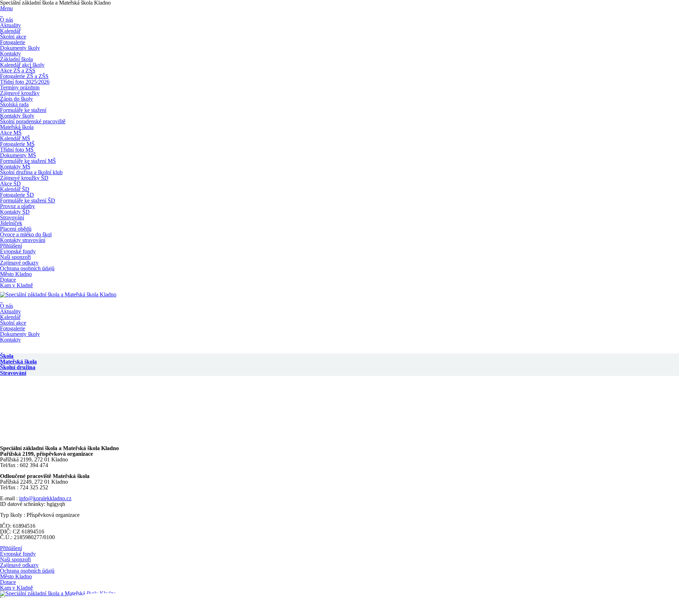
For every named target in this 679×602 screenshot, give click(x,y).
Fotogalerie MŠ (17, 144)
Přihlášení (11, 246)
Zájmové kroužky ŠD (24, 178)
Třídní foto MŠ (17, 150)
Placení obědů (15, 229)
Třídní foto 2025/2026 (25, 82)
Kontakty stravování (22, 240)
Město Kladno (16, 274)
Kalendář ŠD (14, 189)
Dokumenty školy (20, 48)
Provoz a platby (17, 206)
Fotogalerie (12, 42)
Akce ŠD (10, 184)
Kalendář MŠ (15, 138)
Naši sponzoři (15, 257)
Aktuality (10, 25)
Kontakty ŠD (15, 212)
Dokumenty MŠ (18, 155)
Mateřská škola (17, 127)
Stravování (12, 217)
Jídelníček (11, 223)
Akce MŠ (11, 133)
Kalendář (10, 31)
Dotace (8, 280)
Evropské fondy (18, 251)
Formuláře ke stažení (23, 110)
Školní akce (13, 37)
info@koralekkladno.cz (45, 498)
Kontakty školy (17, 116)
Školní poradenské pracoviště (32, 121)
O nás (6, 20)
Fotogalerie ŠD (17, 195)
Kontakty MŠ (15, 167)
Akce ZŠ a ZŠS (17, 70)
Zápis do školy (16, 99)
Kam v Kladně (16, 285)
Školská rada (14, 104)
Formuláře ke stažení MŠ (28, 161)
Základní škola (16, 59)
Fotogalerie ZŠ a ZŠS (24, 76)
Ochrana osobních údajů (27, 268)
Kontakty (10, 54)
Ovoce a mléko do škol (26, 234)
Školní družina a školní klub (31, 172)
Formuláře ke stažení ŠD (27, 200)
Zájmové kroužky (20, 93)
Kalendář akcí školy (22, 65)
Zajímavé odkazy (19, 263)
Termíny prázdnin (20, 87)
